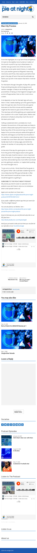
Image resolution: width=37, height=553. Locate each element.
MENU (6, 17)
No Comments (5, 31)
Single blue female (8, 353)
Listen (17, 2)
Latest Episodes (12, 522)
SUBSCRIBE (22, 2)
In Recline (16, 451)
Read (13, 2)
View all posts (15, 289)
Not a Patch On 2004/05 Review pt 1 (13, 326)
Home (3, 2)
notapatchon (8, 29)
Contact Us (32, 2)
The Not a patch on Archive (9, 23)
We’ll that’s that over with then (23, 438)
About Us (8, 2)
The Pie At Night (4, 522)
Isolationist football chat (21, 464)
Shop (27, 2)
